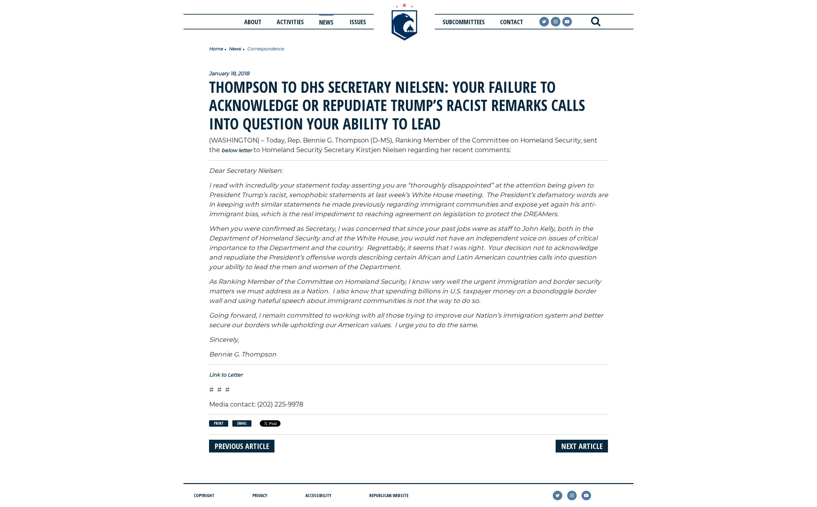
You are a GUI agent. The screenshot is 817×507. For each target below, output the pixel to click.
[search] (595, 21)
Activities (290, 22)
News (326, 22)
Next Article (582, 446)
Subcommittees (464, 22)
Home (216, 49)
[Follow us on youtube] (567, 21)
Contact (511, 22)
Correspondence (265, 49)
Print (219, 423)
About (252, 22)
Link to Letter (226, 375)
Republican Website (388, 495)
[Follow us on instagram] (555, 21)
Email (242, 423)
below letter (236, 150)
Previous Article (241, 446)
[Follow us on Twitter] (544, 21)
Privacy (259, 495)
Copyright (204, 495)
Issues (357, 22)
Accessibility (318, 495)
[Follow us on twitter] (557, 495)
